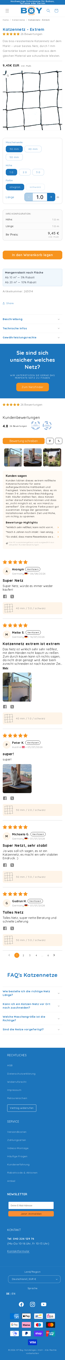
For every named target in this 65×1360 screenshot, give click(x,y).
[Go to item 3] (52, 457)
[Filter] (50, 441)
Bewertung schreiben (24, 441)
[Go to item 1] (13, 457)
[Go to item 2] (33, 457)
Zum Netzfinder (33, 387)
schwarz (37, 187)
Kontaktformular (18, 1251)
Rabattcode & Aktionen (22, 1172)
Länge (10, 197)
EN (13, 1293)
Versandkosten (17, 1131)
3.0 (38, 172)
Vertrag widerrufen (22, 1107)
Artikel (11, 1181)
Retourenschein (17, 1098)
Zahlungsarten (16, 1140)
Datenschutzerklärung (21, 1073)
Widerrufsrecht (16, 1081)
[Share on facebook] (5, 596)
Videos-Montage (17, 1148)
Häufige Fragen (17, 1156)
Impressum (14, 1090)
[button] (7, 11)
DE (8, 1293)
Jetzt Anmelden (31, 1213)
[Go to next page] (55, 955)
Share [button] (10, 303)
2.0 (25, 172)
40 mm (33, 149)
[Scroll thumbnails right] (58, 457)
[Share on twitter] (12, 597)
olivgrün (15, 187)
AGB (10, 1065)
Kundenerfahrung (18, 1164)
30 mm (14, 149)
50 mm (14, 157)
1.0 (11, 172)
